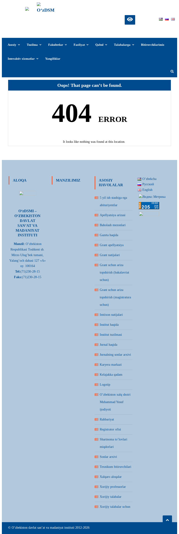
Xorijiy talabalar (110, 496)
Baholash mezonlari (113, 225)
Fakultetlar (55, 44)
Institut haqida (109, 324)
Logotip (105, 384)
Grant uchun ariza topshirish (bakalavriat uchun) (114, 272)
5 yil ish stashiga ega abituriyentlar (113, 201)
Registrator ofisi (110, 429)
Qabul (99, 44)
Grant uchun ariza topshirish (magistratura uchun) (115, 297)
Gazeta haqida (109, 235)
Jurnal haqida (108, 344)
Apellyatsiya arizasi (112, 215)
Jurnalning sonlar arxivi (115, 354)
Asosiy (12, 44)
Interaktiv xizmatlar (21, 58)
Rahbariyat (107, 419)
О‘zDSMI (46, 22)
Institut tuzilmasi (111, 334)
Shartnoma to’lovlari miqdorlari (113, 443)
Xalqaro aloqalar (111, 477)
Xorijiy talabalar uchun (115, 506)
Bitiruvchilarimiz (152, 44)
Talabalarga (122, 44)
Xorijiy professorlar (113, 486)
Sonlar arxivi (108, 457)
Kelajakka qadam (111, 374)
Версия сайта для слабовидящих (130, 19)
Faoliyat (79, 44)
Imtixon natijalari (111, 314)
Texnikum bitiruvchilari (115, 467)
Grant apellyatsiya (112, 245)
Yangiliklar (52, 58)
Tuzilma (32, 44)
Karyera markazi (111, 364)
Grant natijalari (110, 255)
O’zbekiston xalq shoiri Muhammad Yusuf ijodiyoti (115, 402)
